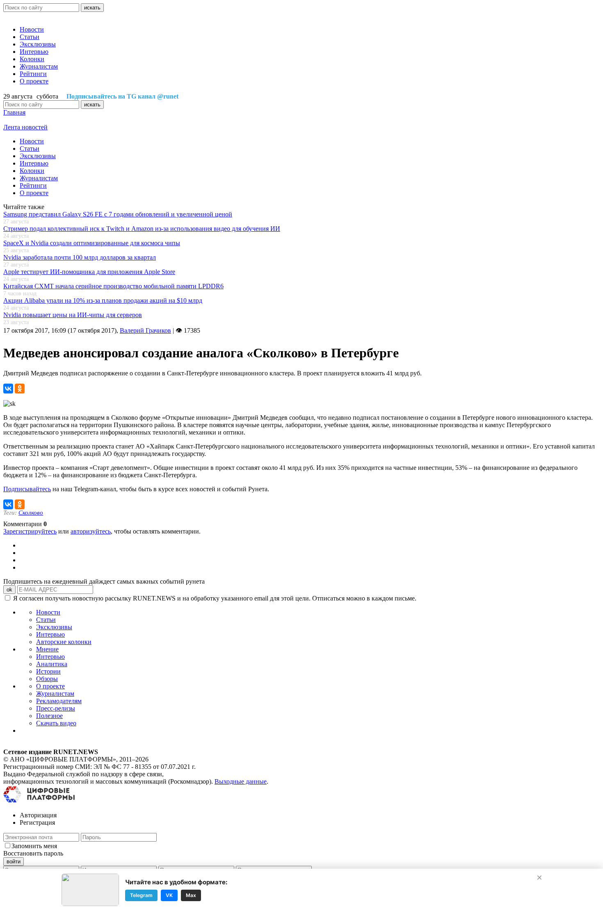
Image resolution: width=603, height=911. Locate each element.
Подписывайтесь (27, 488)
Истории (48, 671)
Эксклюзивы (38, 44)
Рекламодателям (59, 700)
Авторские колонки (63, 641)
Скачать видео (56, 723)
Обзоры (47, 678)
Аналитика (51, 663)
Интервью (34, 51)
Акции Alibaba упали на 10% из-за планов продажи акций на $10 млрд (102, 300)
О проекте (34, 81)
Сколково (30, 512)
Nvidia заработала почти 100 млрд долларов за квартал (79, 257)
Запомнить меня (34, 845)
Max (191, 895)
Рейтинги (33, 73)
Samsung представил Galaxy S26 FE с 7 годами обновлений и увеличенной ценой (117, 214)
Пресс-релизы (55, 708)
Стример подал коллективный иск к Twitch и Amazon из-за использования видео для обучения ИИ (141, 228)
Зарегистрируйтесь (30, 531)
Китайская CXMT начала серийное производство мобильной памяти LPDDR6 (113, 286)
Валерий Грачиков (145, 330)
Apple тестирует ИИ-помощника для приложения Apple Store (89, 271)
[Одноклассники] (20, 388)
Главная (14, 112)
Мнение (47, 649)
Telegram (141, 895)
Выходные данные (241, 781)
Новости (32, 29)
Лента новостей (25, 127)
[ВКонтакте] (8, 388)
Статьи (29, 36)
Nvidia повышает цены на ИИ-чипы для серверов (72, 314)
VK (169, 895)
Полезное (49, 715)
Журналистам (39, 66)
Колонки (32, 58)
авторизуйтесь (91, 531)
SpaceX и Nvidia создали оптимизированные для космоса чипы (91, 242)
